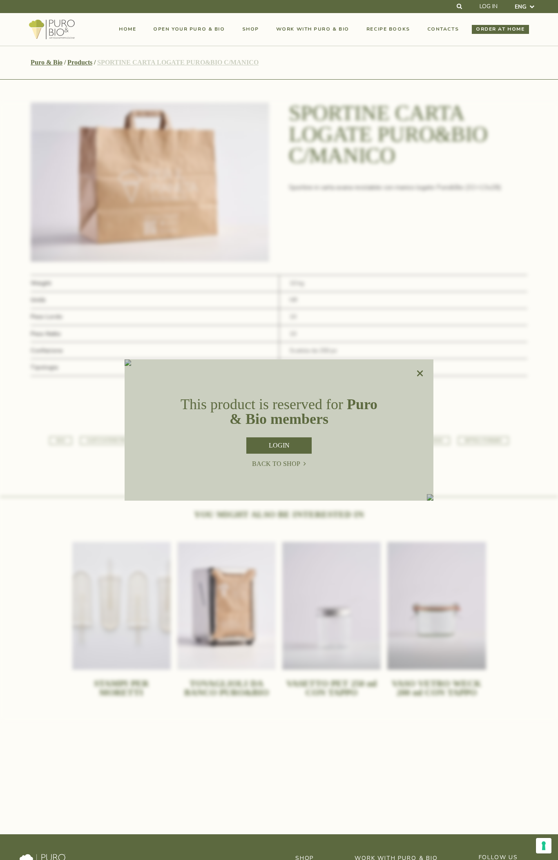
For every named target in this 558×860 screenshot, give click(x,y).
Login (279, 445)
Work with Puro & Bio (312, 29)
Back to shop (276, 463)
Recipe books (388, 29)
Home (127, 29)
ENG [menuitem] (521, 6)
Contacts (443, 29)
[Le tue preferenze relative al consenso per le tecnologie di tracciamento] (543, 845)
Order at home (500, 29)
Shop (250, 29)
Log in (489, 6)
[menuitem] (525, 7)
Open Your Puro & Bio (189, 29)
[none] (525, 7)
